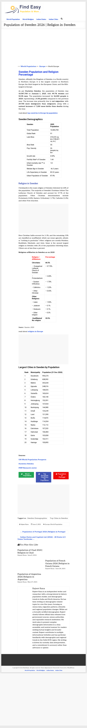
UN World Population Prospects (33, 460)
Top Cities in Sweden (59, 518)
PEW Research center (28, 468)
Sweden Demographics (37, 518)
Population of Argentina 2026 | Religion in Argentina (29, 577)
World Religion (28, 19)
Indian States (41, 19)
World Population (13, 19)
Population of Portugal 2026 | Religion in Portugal (42, 532)
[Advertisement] (43, 45)
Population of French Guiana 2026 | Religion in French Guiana (57, 563)
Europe (42, 66)
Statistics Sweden (26, 464)
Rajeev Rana (25, 524)
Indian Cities (53, 19)
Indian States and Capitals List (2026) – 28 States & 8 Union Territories (41, 538)
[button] (26, 475)
